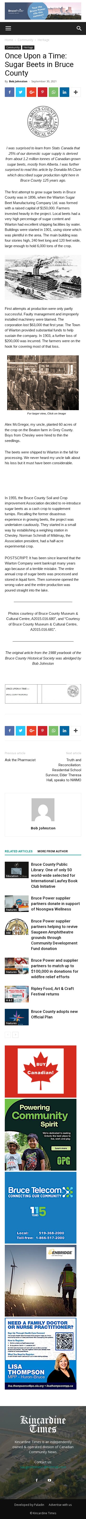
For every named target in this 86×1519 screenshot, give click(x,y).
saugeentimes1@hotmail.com (43, 1467)
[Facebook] (36, 1480)
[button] (79, 28)
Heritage (43, 40)
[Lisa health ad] (40, 1388)
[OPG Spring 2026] (40, 1169)
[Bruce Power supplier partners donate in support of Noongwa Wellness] (17, 903)
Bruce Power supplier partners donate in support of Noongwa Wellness (55, 903)
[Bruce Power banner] (43, 11)
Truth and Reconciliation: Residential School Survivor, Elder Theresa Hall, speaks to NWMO (63, 770)
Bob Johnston (18, 81)
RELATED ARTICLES (18, 851)
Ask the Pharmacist (20, 760)
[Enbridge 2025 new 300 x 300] (40, 1315)
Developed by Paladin (29, 1505)
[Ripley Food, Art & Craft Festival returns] (17, 994)
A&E (8, 932)
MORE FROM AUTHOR (53, 851)
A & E (9, 1000)
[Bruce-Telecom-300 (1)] (40, 1242)
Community (25, 40)
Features (11, 909)
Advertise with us (60, 1505)
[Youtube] (49, 1480)
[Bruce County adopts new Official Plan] (17, 1017)
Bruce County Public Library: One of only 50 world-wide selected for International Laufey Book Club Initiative (54, 875)
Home (9, 40)
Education (12, 876)
